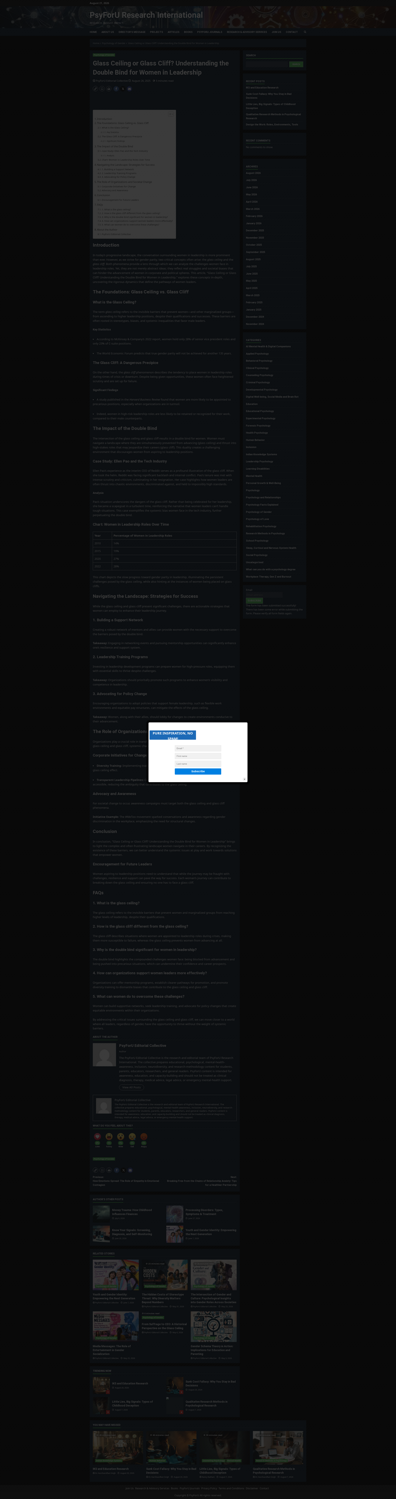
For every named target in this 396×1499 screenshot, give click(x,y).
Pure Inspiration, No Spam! (173, 735)
